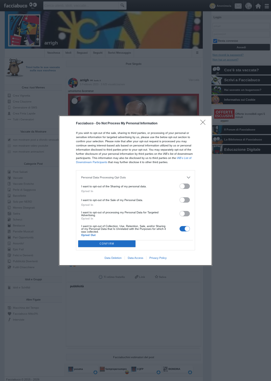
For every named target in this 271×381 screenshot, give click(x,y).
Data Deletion (113, 257)
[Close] (204, 123)
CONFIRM (107, 243)
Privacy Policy (158, 257)
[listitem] (135, 177)
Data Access (135, 257)
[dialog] (135, 190)
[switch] (185, 186)
